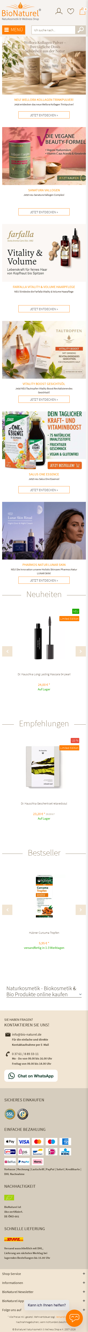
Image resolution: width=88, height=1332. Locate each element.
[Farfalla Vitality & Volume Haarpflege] (44, 259)
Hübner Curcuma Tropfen (44, 933)
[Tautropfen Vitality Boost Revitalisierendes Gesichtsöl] (44, 358)
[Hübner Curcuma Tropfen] (44, 896)
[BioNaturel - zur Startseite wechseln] (21, 11)
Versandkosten (64, 1316)
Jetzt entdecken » (44, 399)
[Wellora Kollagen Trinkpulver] (44, 72)
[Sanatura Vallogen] (44, 162)
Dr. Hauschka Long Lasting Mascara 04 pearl (44, 674)
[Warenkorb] (82, 13)
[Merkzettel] (70, 12)
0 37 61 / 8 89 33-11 (25, 1054)
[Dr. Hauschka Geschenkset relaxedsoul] (44, 767)
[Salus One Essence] (44, 446)
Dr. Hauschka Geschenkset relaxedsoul (44, 803)
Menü (17, 29)
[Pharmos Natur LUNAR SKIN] (44, 539)
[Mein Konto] (59, 13)
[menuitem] (59, 12)
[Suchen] (80, 29)
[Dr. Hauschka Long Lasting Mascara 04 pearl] (44, 638)
